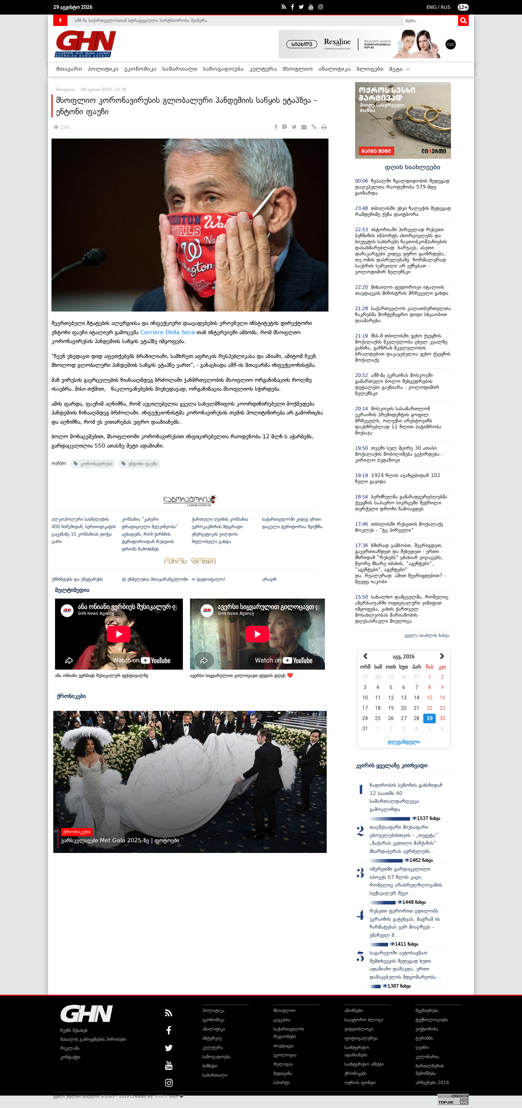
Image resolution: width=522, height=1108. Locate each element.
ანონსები (353, 1010)
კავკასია (281, 1019)
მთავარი (69, 69)
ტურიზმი (424, 1038)
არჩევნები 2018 (432, 1082)
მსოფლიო (298, 69)
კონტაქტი (70, 1057)
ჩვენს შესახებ (73, 1030)
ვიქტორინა (426, 1029)
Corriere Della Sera (167, 332)
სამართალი (179, 69)
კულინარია (427, 1056)
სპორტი (281, 1082)
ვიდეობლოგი (358, 1029)
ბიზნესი (209, 1066)
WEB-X (161, 1096)
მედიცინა (282, 1073)
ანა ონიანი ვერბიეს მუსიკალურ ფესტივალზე (101, 675)
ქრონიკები (71, 695)
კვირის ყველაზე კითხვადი (392, 765)
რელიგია (283, 1064)
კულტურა (263, 69)
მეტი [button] (396, 70)
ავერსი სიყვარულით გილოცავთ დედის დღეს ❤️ (241, 675)
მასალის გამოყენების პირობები (93, 1039)
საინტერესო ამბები (364, 1064)
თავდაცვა (283, 1045)
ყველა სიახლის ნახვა (426, 635)
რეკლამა (70, 1048)
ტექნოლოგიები (431, 1019)
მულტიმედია (72, 589)
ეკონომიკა (140, 69)
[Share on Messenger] (284, 127)
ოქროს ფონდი (360, 1082)
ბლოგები (370, 69)
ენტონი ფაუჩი (141, 463)
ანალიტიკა (335, 69)
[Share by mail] (304, 127)
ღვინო (422, 1047)
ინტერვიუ (212, 1038)
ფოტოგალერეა (360, 1038)
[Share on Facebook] (275, 127)
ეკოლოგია (285, 1055)
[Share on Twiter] (294, 127)
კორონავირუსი (95, 463)
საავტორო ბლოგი (363, 1019)
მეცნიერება (427, 1010)
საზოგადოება (223, 69)
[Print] (324, 127)
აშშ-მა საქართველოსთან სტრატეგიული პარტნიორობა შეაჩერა (141, 20)
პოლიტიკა (103, 69)
